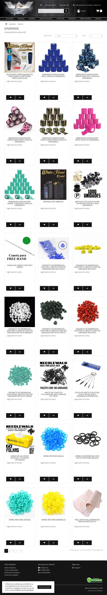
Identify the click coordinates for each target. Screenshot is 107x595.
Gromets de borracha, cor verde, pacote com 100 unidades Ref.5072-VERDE (20, 394)
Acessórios (12, 24)
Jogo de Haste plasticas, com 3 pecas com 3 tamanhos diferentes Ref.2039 (87, 395)
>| (21, 551)
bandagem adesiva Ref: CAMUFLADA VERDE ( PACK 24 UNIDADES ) (53, 140)
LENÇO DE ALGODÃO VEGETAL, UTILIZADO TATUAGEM (20, 458)
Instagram (76, 568)
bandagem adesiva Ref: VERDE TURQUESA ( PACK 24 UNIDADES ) (19, 203)
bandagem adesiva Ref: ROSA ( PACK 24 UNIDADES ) (87, 139)
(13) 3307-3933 (65, 5)
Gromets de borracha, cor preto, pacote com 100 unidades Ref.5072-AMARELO (87, 268)
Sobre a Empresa (10, 568)
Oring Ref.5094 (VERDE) (20, 520)
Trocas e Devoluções (11, 570)
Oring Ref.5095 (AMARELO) (53, 520)
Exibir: (84, 35)
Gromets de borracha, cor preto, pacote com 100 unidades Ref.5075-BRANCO (20, 331)
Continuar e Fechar (44, 587)
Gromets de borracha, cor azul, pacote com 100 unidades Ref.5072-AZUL (53, 267)
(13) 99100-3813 (51, 5)
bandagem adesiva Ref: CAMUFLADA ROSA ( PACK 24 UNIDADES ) (19, 140)
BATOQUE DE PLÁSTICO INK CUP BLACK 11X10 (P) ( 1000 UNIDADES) (87, 203)
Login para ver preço (14, 81)
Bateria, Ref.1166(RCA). (53, 202)
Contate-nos (44, 568)
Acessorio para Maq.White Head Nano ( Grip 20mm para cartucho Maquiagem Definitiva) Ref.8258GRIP (20, 78)
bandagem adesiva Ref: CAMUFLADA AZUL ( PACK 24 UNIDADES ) (87, 76)
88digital (100, 590)
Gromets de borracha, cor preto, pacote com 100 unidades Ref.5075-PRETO (53, 331)
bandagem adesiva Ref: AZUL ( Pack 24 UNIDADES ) (53, 75)
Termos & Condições (11, 575)
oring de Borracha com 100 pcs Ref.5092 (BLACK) (87, 457)
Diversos (20, 24)
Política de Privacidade (12, 573)
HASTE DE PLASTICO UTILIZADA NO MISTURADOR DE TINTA (53, 394)
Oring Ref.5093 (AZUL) (53, 456)
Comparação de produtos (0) (15, 32)
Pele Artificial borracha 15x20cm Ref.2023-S (87, 521)
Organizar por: (47, 35)
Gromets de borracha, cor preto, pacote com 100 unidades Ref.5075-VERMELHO (87, 331)
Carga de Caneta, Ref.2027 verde (19, 266)
